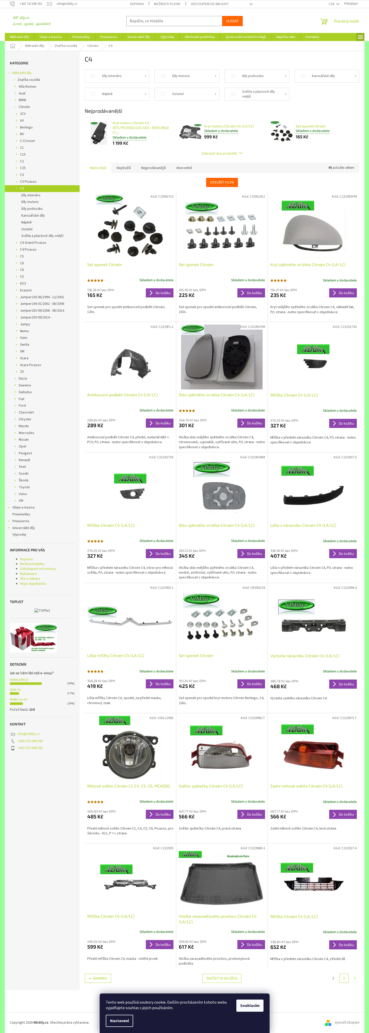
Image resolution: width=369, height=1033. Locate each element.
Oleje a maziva (23, 507)
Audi (22, 93)
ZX (22, 371)
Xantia (24, 344)
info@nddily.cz (28, 734)
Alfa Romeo (27, 86)
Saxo (23, 337)
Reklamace (28, 573)
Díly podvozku (32, 208)
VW (21, 500)
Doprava (137, 4)
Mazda (24, 426)
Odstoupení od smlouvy (210, 4)
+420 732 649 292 (30, 741)
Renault (24, 460)
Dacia (23, 378)
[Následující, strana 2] (344, 978)
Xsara (24, 358)
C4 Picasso (28, 249)
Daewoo (25, 385)
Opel (22, 446)
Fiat (21, 399)
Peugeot (25, 453)
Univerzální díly (23, 528)
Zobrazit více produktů (219, 153)
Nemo (24, 331)
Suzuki (24, 473)
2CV (23, 113)
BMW (22, 100)
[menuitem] (19, 37)
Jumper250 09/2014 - (35, 317)
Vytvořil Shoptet (347, 1022)
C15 (23, 154)
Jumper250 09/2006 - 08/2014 (42, 310)
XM (22, 351)
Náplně (26, 222)
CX (22, 276)
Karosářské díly (33, 215)
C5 (22, 256)
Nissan (24, 439)
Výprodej (19, 534)
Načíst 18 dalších (221, 978)
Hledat (232, 21)
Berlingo (26, 127)
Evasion (26, 290)
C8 (22, 269)
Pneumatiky (21, 514)
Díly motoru (30, 201)
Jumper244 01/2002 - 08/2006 (42, 303)
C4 (22, 188)
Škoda (23, 480)
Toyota (24, 487)
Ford (22, 405)
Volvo (23, 494)
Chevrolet (26, 412)
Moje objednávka (33, 583)
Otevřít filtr (222, 182)
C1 (22, 147)
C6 (22, 263)
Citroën (24, 106)
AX (22, 120)
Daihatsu (25, 392)
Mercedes (26, 433)
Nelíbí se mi (18, 699)
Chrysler (25, 419)
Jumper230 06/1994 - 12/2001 (42, 297)
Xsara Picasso (30, 365)
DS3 (23, 283)
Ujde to (15, 689)
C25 (23, 168)
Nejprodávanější (153, 168)
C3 (22, 174)
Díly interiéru (30, 195)
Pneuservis (20, 521)
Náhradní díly (22, 73)
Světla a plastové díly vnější (42, 235)
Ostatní (26, 229)
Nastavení (119, 1021)
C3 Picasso (28, 181)
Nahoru (100, 978)
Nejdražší (124, 168)
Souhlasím (250, 1005)
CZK (332, 4)
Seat (22, 466)
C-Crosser (27, 140)
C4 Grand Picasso (33, 242)
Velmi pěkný (19, 679)
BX (22, 134)
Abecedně (184, 168)
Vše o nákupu (30, 578)
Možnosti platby (167, 4)
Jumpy (25, 324)
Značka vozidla (28, 79)
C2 (22, 161)
